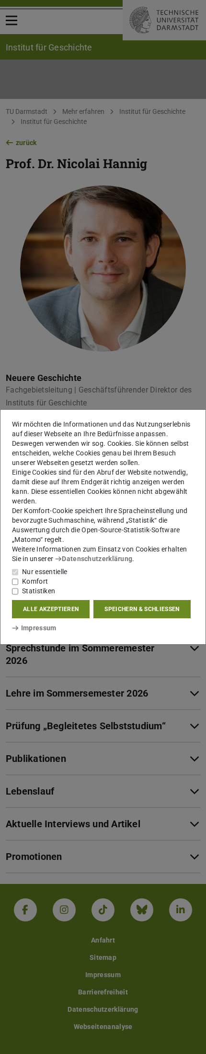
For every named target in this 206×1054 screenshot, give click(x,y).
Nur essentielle (45, 572)
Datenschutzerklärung (97, 559)
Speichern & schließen (141, 609)
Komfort (35, 581)
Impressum (38, 628)
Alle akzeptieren (51, 609)
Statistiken (38, 591)
